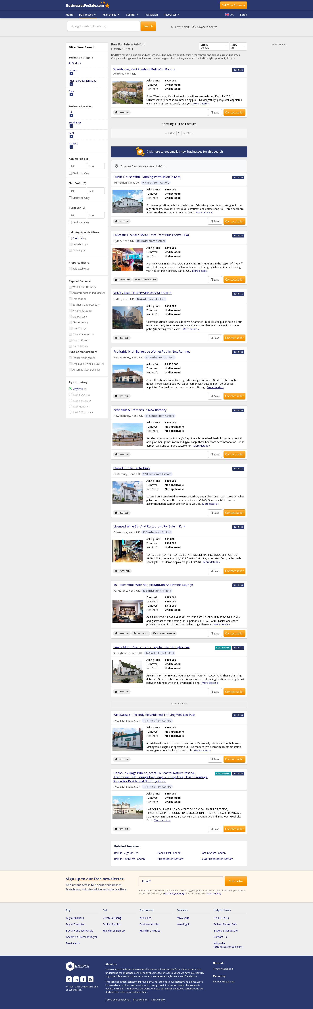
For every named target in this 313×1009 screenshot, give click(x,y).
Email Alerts (73, 943)
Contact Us (220, 937)
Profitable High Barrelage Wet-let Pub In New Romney (151, 351)
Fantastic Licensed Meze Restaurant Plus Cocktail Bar (151, 235)
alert (182, 27)
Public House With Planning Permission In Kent (146, 177)
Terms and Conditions (117, 999)
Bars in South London (213, 853)
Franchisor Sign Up (114, 930)
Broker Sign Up (111, 924)
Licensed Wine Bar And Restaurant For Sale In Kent (149, 526)
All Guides (145, 918)
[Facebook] (83, 979)
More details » (201, 103)
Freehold (77, 238)
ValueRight (183, 924)
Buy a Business (75, 918)
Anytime (78, 388)
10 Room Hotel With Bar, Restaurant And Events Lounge (153, 585)
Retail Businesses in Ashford (217, 859)
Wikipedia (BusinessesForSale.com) (228, 944)
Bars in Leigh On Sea (126, 853)
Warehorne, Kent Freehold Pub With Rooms (144, 69)
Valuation (151, 14)
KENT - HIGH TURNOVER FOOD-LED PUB (142, 293)
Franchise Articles (150, 930)
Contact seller (234, 112)
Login (243, 14)
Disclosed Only (80, 173)
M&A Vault (183, 918)
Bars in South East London (129, 859)
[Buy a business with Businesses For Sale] (90, 5)
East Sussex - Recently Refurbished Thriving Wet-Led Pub (154, 714)
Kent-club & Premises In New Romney (140, 410)
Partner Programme (223, 981)
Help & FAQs (221, 918)
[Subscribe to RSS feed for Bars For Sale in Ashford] (90, 979)
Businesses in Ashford (170, 859)
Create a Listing (112, 918)
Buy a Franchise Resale (79, 930)
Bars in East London (169, 853)
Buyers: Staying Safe (226, 930)
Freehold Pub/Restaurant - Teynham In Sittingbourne (151, 647)
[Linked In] (76, 979)
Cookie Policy (158, 999)
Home (69, 14)
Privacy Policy (214, 893)
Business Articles (150, 924)
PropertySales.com (223, 968)
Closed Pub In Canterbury (131, 468)
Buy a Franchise (75, 924)
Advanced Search (204, 26)
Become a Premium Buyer (81, 937)
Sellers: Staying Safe (225, 924)
